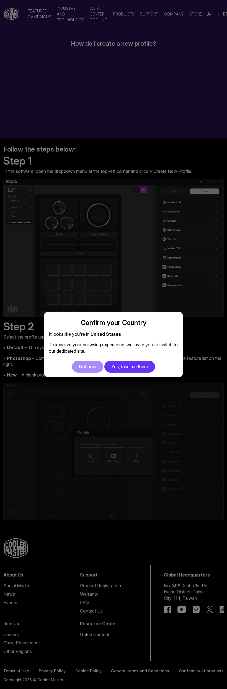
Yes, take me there (129, 366)
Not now (87, 366)
